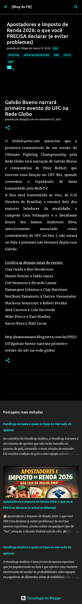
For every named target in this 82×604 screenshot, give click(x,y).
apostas (13, 55)
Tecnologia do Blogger (43, 598)
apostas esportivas (36, 55)
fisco (67, 55)
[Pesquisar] (76, 7)
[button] (7, 128)
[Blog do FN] (22, 7)
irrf (10, 62)
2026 (55, 48)
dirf (56, 55)
